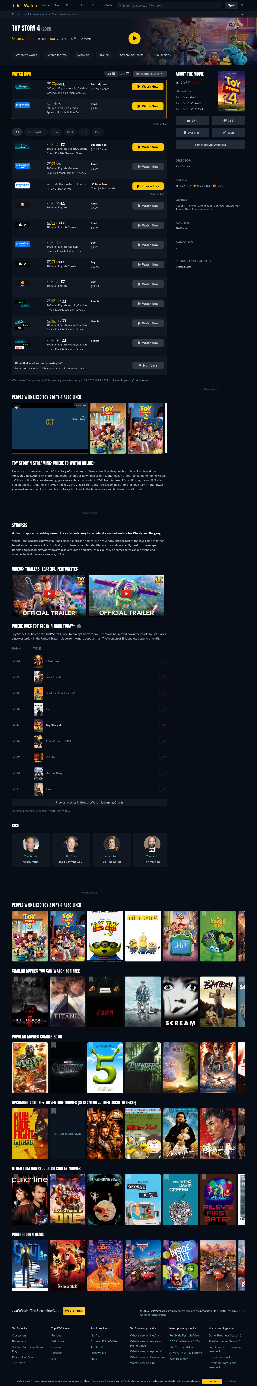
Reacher (56, 1352)
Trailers (105, 54)
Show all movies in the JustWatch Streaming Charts (89, 802)
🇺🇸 (147, 73)
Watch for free (57, 54)
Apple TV (97, 1347)
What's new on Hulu (143, 1363)
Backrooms (19, 1341)
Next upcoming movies (182, 1328)
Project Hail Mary (23, 1357)
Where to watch (26, 54)
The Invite (18, 1363)
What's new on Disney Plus (147, 1357)
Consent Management (153, 1314)
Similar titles (162, 54)
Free (56, 132)
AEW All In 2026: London (185, 1352)
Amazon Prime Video (104, 1341)
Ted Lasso (57, 1341)
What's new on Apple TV (146, 1351)
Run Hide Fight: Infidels (184, 1335)
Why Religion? (178, 1358)
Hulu (94, 1358)
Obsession (19, 1335)
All (17, 132)
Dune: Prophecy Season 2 (225, 1335)
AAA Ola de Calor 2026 (184, 1341)
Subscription (35, 132)
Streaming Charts (132, 54)
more (53, 446)
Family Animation (202, 209)
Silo (53, 1358)
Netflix (95, 1335)
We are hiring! (74, 1310)
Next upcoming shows (222, 1328)
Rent (70, 132)
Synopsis (83, 54)
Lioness (56, 1347)
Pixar (188, 209)
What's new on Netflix (144, 1335)
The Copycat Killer (181, 1347)
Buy (84, 132)
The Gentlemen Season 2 (225, 1341)
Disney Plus (98, 1352)
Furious (56, 1335)
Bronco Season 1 (219, 1357)
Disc (98, 132)
